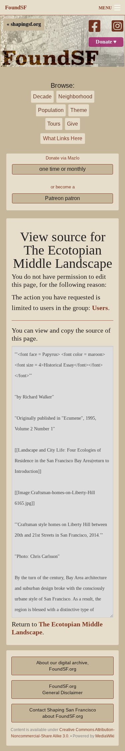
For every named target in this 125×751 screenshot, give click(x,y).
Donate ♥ (106, 42)
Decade (42, 96)
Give (72, 124)
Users (100, 308)
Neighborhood (75, 96)
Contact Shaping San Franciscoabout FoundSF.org (62, 713)
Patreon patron (62, 198)
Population (51, 110)
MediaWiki (104, 736)
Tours (53, 124)
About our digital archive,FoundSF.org (62, 666)
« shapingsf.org (24, 24)
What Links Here (62, 138)
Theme (78, 110)
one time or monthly (62, 169)
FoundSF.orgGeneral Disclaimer (62, 689)
